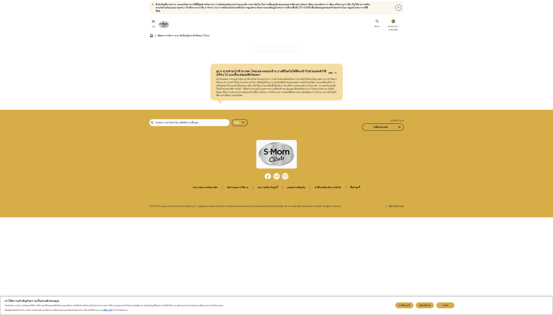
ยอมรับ (445, 305)
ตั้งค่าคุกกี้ (355, 187)
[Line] (276, 176)
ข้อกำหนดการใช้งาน (237, 187)
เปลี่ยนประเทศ (380, 127)
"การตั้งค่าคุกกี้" (106, 310)
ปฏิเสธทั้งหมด (425, 305)
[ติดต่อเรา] (285, 176)
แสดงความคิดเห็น (296, 187)
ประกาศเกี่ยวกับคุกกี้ (267, 187)
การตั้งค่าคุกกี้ (404, 305)
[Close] (398, 8)
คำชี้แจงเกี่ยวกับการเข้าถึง (328, 187)
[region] (276, 305)
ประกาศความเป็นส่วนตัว (205, 187)
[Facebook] (268, 176)
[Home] (164, 24)
